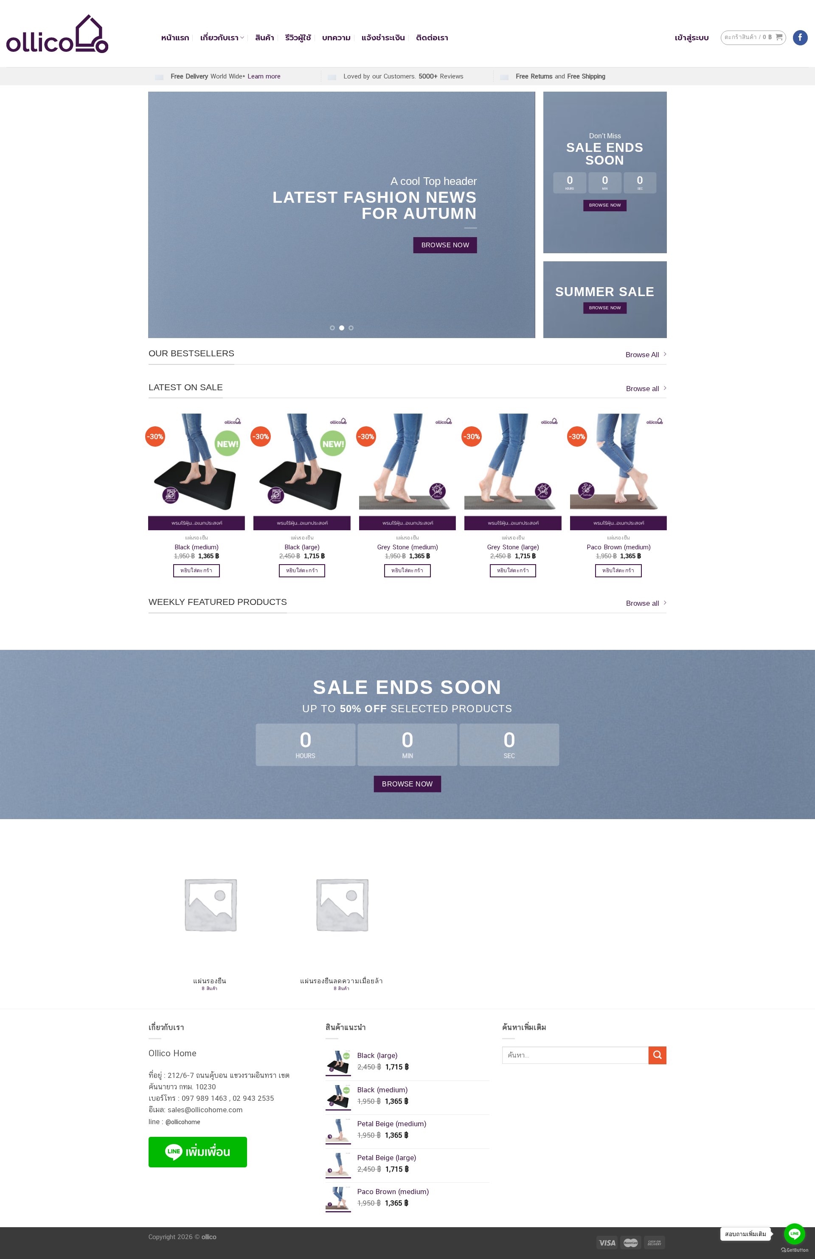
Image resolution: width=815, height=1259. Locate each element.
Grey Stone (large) (513, 547)
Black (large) (302, 547)
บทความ (336, 38)
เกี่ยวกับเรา (219, 38)
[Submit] (657, 1055)
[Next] (516, 214)
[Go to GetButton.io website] (794, 1250)
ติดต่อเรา (432, 38)
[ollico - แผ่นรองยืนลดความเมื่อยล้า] (77, 33)
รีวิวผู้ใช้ (298, 38)
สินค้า (264, 38)
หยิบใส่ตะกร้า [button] (196, 571)
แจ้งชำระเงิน (383, 38)
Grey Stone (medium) (407, 547)
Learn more (264, 76)
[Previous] (166, 214)
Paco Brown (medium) (619, 547)
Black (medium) (196, 547)
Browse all (642, 389)
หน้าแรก (175, 38)
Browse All (642, 355)
